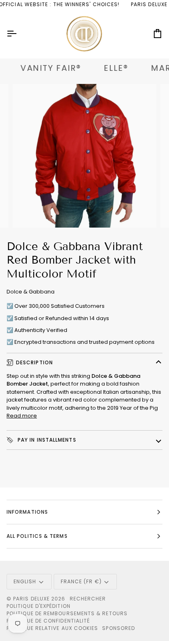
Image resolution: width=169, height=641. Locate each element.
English (25, 581)
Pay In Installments (46, 439)
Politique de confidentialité (48, 620)
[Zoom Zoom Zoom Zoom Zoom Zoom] (84, 155)
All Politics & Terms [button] (37, 536)
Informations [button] (27, 511)
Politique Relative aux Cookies (52, 628)
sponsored (118, 628)
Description (34, 362)
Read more (22, 416)
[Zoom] (28, 212)
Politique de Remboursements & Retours (67, 613)
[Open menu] (19, 33)
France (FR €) (81, 581)
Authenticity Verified (40, 330)
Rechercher (88, 598)
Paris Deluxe (31, 598)
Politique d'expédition (39, 606)
